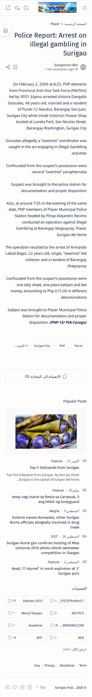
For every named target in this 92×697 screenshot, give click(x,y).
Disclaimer (67, 665)
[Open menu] (84, 8)
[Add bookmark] (15, 67)
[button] (21, 345)
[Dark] (17, 8)
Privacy (49, 665)
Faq (37, 665)
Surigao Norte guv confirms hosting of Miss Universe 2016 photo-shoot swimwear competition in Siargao (42, 548)
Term (83, 665)
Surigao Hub (64, 687)
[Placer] (79, 346)
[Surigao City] (42, 346)
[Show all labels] (75, 649)
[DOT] (54, 536)
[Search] (26, 8)
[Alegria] (54, 511)
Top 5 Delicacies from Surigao (54, 467)
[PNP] (62, 346)
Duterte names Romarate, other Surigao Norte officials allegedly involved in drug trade (44, 522)
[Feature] (56, 461)
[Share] (7, 67)
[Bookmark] (7, 8)
